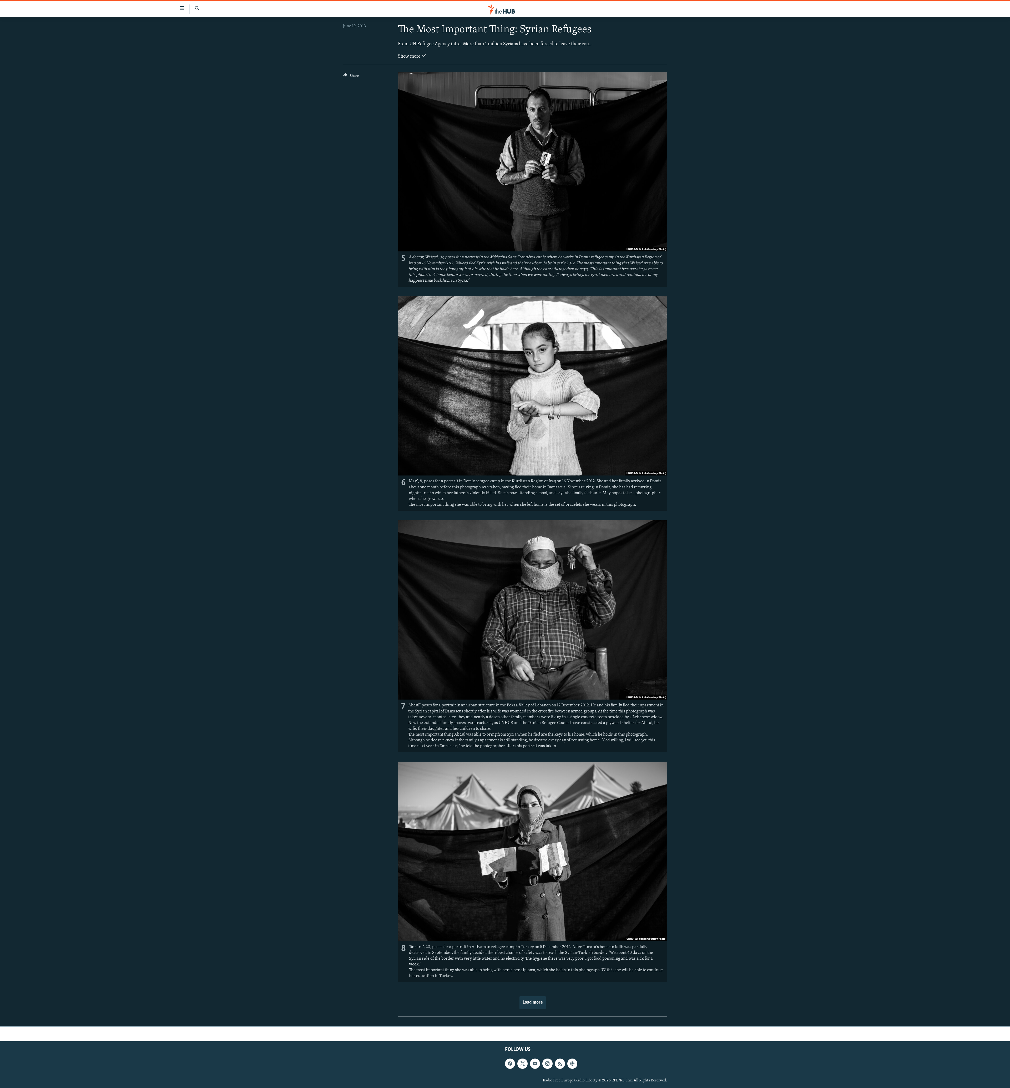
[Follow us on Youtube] (535, 1064)
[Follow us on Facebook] (510, 1064)
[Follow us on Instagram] (547, 1064)
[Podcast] (572, 1064)
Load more (533, 1002)
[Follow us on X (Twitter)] (522, 1064)
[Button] (351, 77)
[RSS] (560, 1064)
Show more (410, 56)
